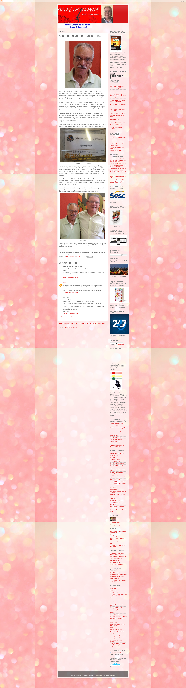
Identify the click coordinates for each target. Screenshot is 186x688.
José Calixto (113, 487)
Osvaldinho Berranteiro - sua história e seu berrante (117, 445)
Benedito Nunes (114, 592)
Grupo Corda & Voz (115, 479)
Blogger (113, 675)
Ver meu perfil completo (116, 525)
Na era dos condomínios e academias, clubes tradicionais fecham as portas (118, 96)
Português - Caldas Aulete (116, 564)
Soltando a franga (114, 633)
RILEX (64, 283)
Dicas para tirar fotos (115, 572)
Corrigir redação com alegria (117, 143)
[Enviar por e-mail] (87, 257)
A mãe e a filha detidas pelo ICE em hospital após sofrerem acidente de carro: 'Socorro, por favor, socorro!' (118, 171)
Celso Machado (114, 457)
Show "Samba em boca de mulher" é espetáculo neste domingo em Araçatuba (117, 86)
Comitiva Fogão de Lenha (116, 437)
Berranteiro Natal (114, 425)
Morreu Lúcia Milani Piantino (117, 631)
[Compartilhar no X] (90, 257)
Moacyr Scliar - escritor (115, 629)
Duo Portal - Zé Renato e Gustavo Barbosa (116, 473)
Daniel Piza (113, 602)
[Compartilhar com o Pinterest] (92, 257)
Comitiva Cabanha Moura (116, 432)
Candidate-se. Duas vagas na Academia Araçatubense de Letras (117, 115)
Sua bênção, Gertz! (115, 636)
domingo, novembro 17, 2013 (70, 277)
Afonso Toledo (113, 588)
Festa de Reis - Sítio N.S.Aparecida (115, 442)
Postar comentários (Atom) (70, 327)
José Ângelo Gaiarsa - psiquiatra (118, 616)
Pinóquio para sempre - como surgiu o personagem (117, 100)
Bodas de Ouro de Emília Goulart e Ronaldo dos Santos (118, 595)
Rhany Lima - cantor (115, 502)
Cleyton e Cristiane (115, 459)
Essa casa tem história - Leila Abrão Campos (117, 110)
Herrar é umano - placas (116, 150)
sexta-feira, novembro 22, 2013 (70, 313)
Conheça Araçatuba (115, 534)
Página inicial (83, 323)
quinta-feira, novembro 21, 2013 (71, 292)
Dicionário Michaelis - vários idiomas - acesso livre (117, 554)
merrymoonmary (99, 675)
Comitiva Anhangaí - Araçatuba (118, 427)
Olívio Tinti (112, 498)
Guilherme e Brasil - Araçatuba (117, 481)
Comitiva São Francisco (116, 439)
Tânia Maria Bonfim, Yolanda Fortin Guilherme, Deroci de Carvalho (117, 645)
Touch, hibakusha (114, 119)
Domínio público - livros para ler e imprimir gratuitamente (118, 557)
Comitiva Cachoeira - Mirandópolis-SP (115, 434)
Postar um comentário (66, 317)
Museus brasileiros (114, 560)
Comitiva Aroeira (114, 430)
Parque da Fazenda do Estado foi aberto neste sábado (117, 123)
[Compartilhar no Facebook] (91, 257)
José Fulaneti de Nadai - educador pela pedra (116, 608)
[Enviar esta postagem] (84, 256)
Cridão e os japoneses (115, 600)
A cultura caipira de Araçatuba (117, 423)
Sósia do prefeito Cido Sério (117, 91)
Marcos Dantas (113, 622)
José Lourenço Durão (115, 614)
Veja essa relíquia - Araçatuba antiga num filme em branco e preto (117, 538)
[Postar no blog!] (88, 257)
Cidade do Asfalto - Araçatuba (117, 597)
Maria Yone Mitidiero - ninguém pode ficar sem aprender (118, 625)
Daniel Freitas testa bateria (117, 463)
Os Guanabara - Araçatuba (116, 500)
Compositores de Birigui (116, 461)
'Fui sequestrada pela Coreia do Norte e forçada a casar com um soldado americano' (118, 165)
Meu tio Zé (112, 627)
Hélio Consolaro (115, 522)
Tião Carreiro (113, 504)
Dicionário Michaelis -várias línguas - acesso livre (117, 577)
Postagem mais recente (68, 323)
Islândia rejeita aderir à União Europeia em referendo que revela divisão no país (117, 181)
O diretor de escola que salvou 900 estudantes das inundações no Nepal (118, 176)
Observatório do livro (115, 562)
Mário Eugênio (113, 489)
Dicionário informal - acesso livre (118, 574)
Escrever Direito (114, 145)
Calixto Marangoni (114, 455)
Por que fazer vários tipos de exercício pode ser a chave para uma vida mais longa (118, 160)
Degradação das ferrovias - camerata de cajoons (117, 466)
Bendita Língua (114, 141)
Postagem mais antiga (98, 323)
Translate (121, 344)
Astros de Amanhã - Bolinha (117, 453)
